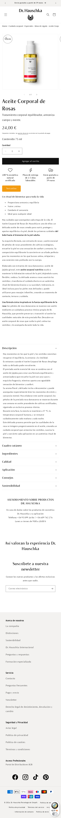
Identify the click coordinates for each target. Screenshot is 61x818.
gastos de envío (23, 133)
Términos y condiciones (18, 749)
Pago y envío (12, 692)
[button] (6, 15)
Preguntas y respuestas (17, 654)
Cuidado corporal (16, 26)
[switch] (54, 813)
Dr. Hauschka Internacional (20, 647)
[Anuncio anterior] (5, 3)
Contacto (10, 678)
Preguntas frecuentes (16, 685)
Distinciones (12, 633)
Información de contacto (24, 812)
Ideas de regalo (41, 26)
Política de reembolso (48, 803)
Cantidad (6, 145)
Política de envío (42, 812)
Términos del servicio (36, 807)
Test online (11, 188)
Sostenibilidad (13, 640)
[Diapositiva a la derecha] (37, 94)
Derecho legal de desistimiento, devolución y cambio (29, 709)
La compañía (12, 626)
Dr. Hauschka (16, 802)
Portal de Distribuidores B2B (19, 765)
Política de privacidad (17, 735)
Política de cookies (15, 742)
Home (4, 26)
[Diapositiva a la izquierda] (24, 94)
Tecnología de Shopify (29, 802)
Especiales (29, 26)
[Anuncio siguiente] (56, 3)
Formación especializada (18, 662)
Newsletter (11, 700)
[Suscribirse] (52, 588)
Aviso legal (11, 728)
